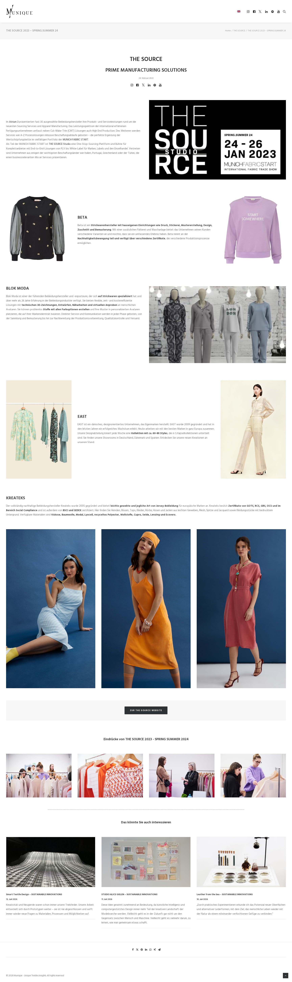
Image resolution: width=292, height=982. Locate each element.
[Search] (283, 11)
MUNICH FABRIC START (75, 140)
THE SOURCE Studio (60, 144)
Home (228, 31)
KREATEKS (15, 498)
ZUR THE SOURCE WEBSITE (146, 710)
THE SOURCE (239, 31)
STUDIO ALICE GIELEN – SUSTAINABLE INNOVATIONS (34, 894)
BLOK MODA (17, 288)
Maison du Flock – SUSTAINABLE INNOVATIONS (222, 894)
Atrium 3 (13, 122)
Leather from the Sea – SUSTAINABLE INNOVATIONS (129, 894)
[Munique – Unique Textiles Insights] (19, 11)
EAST (82, 417)
